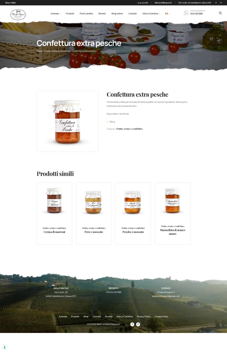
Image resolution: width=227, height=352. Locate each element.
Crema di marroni (54, 232)
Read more (57, 207)
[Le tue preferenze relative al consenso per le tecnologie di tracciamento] (4, 347)
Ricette (102, 13)
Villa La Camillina (125, 316)
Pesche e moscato (133, 232)
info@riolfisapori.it (163, 2)
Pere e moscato (94, 232)
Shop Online (10, 2)
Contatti (132, 13)
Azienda (55, 13)
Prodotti (70, 13)
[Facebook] (216, 2)
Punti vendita (86, 13)
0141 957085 (142, 2)
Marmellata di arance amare (172, 231)
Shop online (117, 13)
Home (39, 51)
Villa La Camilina (150, 13)
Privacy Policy (144, 316)
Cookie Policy (161, 316)
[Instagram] (220, 2)
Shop (85, 316)
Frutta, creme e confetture (57, 51)
